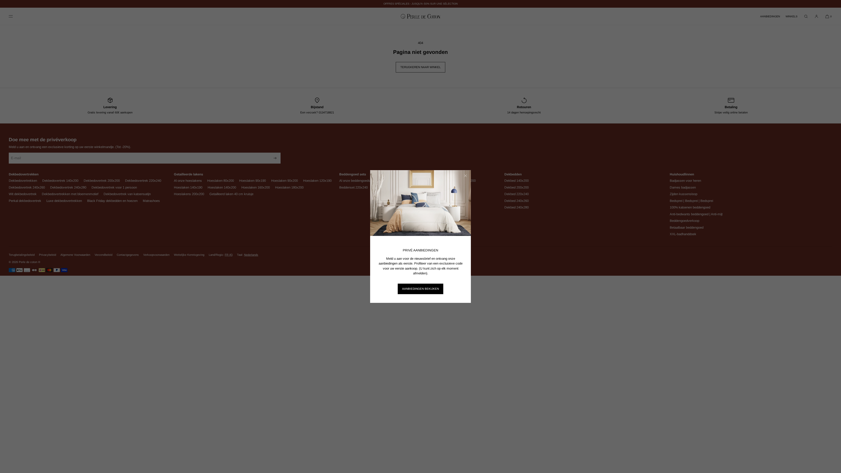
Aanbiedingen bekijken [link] (420, 288)
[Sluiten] (465, 175)
